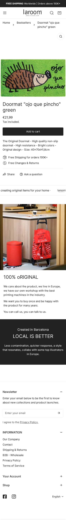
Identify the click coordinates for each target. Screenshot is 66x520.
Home (6, 22)
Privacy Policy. (29, 422)
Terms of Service (13, 465)
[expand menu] (5, 12)
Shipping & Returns (15, 450)
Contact (7, 444)
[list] (33, 64)
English (56, 496)
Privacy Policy (11, 460)
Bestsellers (24, 22)
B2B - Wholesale (13, 455)
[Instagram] (13, 496)
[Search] (52, 13)
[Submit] (59, 413)
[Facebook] (4, 496)
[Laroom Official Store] (32, 12)
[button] (59, 13)
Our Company (11, 439)
